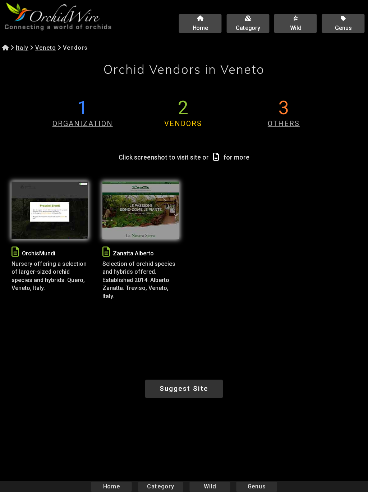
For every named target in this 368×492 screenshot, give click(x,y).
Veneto (45, 47)
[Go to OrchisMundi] (50, 210)
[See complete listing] (15, 252)
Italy (22, 47)
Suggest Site (184, 388)
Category (160, 486)
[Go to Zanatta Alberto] (140, 210)
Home (111, 486)
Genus (257, 486)
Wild (210, 486)
